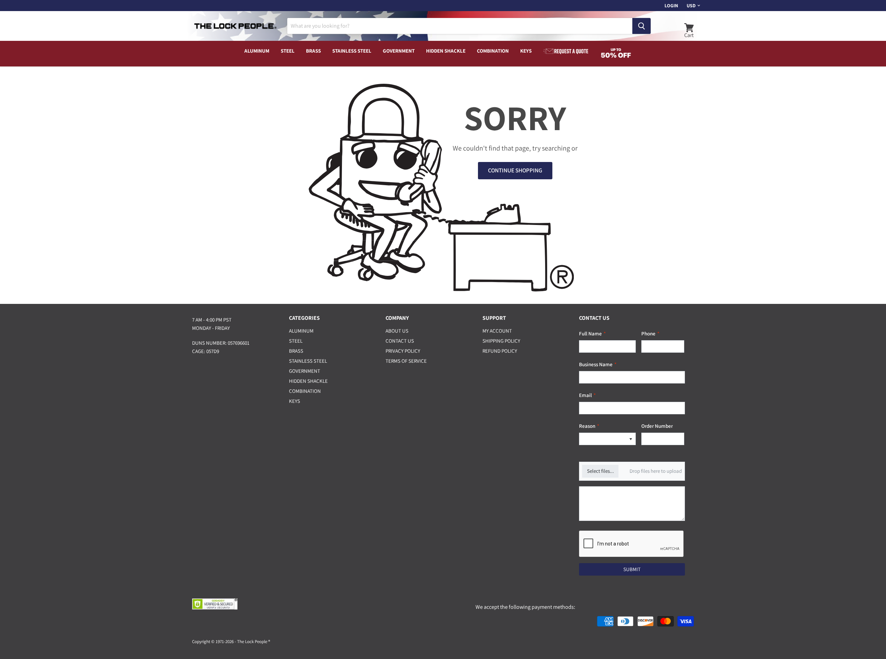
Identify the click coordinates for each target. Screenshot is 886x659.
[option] (602, 439)
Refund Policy (499, 350)
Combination (493, 50)
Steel (288, 50)
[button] (630, 439)
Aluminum (256, 50)
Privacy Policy (403, 350)
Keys (526, 50)
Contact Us (400, 340)
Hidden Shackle (445, 50)
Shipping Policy (501, 340)
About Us (397, 330)
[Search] (641, 26)
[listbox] (607, 439)
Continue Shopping (515, 170)
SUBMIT (632, 569)
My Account (497, 330)
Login (671, 5)
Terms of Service (406, 361)
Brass (313, 50)
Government (399, 50)
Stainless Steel (351, 50)
